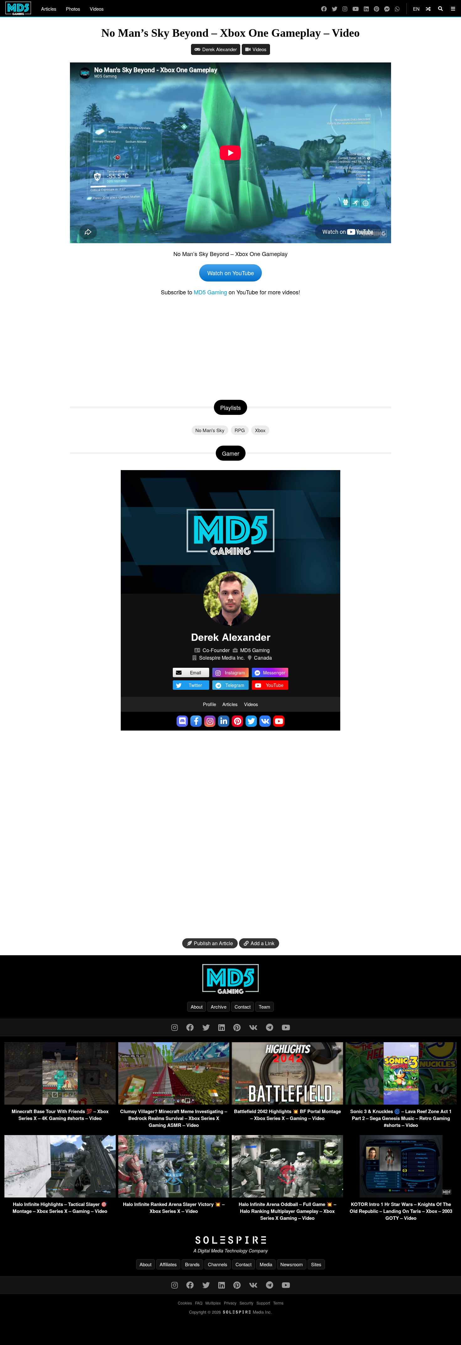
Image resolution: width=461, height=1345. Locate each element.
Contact (243, 1006)
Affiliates (168, 1264)
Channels (217, 1264)
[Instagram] (345, 8)
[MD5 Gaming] (230, 979)
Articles (48, 8)
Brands (192, 1264)
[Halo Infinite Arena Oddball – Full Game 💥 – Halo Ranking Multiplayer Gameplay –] (287, 1195)
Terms (278, 1302)
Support (263, 1302)
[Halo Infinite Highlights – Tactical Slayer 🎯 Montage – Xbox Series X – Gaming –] (60, 1195)
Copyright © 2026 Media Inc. (230, 1312)
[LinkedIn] (366, 8)
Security (246, 1302)
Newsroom (291, 1264)
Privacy (230, 1302)
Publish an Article (213, 943)
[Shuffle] (428, 8)
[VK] (253, 1026)
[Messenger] (387, 8)
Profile (209, 704)
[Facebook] (324, 8)
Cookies (185, 1302)
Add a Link (262, 943)
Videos (97, 8)
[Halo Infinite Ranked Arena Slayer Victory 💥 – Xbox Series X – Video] (174, 1195)
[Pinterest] (376, 8)
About (197, 1006)
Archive (218, 1006)
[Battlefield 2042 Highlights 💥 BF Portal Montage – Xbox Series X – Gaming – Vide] (287, 1102)
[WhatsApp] (397, 8)
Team (264, 1006)
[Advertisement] (230, 346)
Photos (73, 8)
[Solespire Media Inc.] (230, 1240)
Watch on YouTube (230, 273)
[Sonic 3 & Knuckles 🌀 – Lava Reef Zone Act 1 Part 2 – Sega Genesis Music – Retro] (401, 1102)
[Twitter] (334, 8)
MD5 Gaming (210, 292)
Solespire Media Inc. (222, 657)
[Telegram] (269, 1026)
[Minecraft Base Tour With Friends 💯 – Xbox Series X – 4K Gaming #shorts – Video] (60, 1102)
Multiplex (213, 1302)
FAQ (198, 1302)
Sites (316, 1264)
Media (266, 1264)
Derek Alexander (219, 49)
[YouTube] (356, 8)
